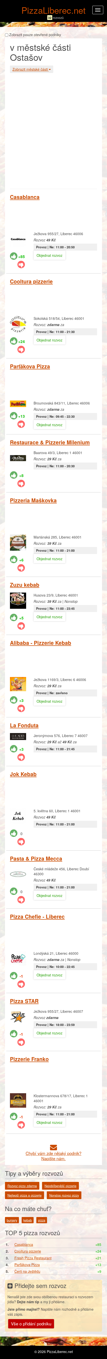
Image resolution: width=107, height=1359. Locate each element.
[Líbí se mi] (13, 256)
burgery (12, 1220)
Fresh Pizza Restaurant (33, 1257)
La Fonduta (24, 725)
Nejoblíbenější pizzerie (60, 1186)
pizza (41, 1220)
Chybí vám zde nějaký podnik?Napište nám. (53, 1155)
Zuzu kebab (24, 584)
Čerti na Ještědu (27, 1271)
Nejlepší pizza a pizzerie (24, 1195)
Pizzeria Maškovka (33, 500)
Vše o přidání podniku (31, 1323)
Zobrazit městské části (30, 69)
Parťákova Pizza (30, 366)
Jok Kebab (23, 774)
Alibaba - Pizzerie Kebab (40, 642)
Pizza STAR (24, 1001)
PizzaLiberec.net (53, 10)
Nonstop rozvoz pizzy (64, 1195)
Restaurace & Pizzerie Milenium (50, 442)
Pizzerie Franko (29, 1059)
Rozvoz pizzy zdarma (22, 1186)
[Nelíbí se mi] (21, 264)
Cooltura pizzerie (31, 281)
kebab (27, 1220)
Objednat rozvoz (49, 255)
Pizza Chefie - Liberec (37, 916)
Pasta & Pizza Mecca (36, 858)
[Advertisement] (53, 130)
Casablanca (25, 197)
